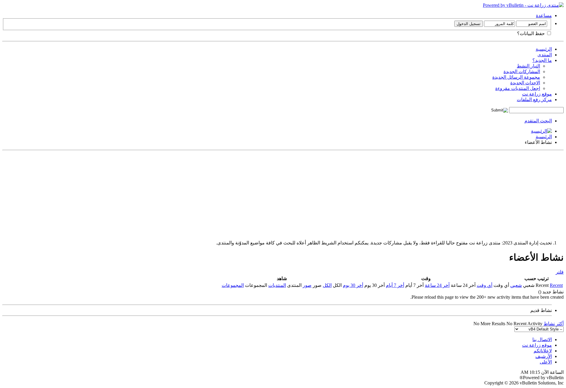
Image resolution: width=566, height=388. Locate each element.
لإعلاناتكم (543, 350)
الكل (327, 285)
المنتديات (277, 285)
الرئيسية (544, 49)
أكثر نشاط (554, 323)
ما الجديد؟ (542, 60)
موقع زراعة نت (537, 93)
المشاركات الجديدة (522, 71)
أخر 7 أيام (395, 285)
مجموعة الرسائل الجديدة (516, 77)
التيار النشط (528, 65)
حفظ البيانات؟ (531, 33)
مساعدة (544, 15)
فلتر (560, 271)
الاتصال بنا (542, 339)
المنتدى (544, 54)
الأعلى (546, 361)
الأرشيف (543, 356)
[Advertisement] (387, 194)
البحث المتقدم (538, 120)
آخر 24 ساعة (437, 285)
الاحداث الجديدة (525, 82)
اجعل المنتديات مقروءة (517, 88)
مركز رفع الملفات (534, 99)
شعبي (516, 285)
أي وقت (484, 285)
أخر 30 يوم (353, 285)
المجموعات (233, 285)
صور (307, 285)
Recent (556, 285)
